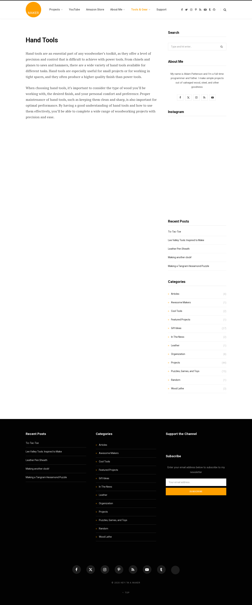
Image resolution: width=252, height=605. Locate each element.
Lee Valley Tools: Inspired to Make (186, 240)
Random (175, 380)
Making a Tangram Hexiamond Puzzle (188, 266)
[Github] (175, 570)
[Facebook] (76, 569)
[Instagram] (105, 569)
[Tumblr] (161, 569)
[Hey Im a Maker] (33, 9)
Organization (178, 354)
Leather (175, 345)
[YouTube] (147, 569)
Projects (175, 362)
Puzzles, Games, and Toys (185, 371)
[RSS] (133, 569)
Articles (175, 293)
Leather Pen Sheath (179, 248)
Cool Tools (176, 311)
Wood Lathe (177, 388)
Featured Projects (180, 319)
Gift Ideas (176, 328)
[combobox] (197, 46)
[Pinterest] (119, 569)
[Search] (223, 9)
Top (127, 592)
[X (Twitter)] (90, 569)
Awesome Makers (181, 302)
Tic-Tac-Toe (174, 231)
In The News (177, 337)
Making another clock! (179, 257)
